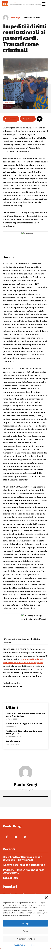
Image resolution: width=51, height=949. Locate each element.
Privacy (32, 945)
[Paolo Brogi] (6, 18)
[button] (46, 897)
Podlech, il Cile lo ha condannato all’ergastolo (24, 732)
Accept (25, 923)
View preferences (25, 938)
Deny (25, 931)
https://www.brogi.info (25, 790)
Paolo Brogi (15, 18)
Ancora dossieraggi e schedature (24, 723)
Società (9, 102)
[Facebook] (7, 837)
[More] (39, 119)
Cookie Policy (19, 945)
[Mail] (16, 837)
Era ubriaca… (13, 741)
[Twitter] (25, 837)
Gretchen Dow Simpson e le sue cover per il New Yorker (26, 715)
